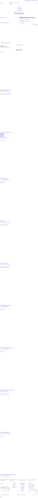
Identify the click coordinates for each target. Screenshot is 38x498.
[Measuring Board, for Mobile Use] (19, 70)
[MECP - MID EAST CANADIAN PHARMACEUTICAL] (2, 3)
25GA (4, 134)
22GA (2, 134)
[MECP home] (3, 484)
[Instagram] (4, 490)
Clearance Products (19, 10)
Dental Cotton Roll (2, 220)
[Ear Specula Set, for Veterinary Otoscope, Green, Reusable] (19, 454)
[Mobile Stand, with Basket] (19, 158)
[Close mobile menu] (0, 497)
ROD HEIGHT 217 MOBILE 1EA (4, 432)
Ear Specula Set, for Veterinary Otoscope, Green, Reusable (8, 474)
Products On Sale (22, 488)
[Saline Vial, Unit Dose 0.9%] (19, 243)
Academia (14, 486)
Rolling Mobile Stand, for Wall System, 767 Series (7, 347)
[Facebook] (1, 490)
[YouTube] (8, 490)
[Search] (11, 4)
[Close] (0, 496)
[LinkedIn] (5, 490)
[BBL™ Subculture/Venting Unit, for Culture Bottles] (19, 370)
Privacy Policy (18, 494)
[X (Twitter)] (7, 490)
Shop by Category (19, 8)
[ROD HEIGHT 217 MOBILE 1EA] (19, 412)
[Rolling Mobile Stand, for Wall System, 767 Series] (19, 328)
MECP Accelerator (15, 487)
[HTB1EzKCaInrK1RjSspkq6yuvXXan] (3, 19)
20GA (1, 134)
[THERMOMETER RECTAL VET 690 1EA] (19, 285)
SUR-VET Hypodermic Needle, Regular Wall (6, 132)
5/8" (1, 135)
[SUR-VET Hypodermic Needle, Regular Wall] (19, 112)
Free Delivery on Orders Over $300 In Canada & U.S (31, 0)
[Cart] (37, 3)
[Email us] (2, 490)
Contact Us (22, 489)
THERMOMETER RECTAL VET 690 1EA (5, 305)
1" (0, 135)
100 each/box (2, 136)
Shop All (20, 9)
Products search (11, 2)
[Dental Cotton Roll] (19, 201)
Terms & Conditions (23, 494)
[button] (7, 91)
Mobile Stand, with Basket (3, 178)
